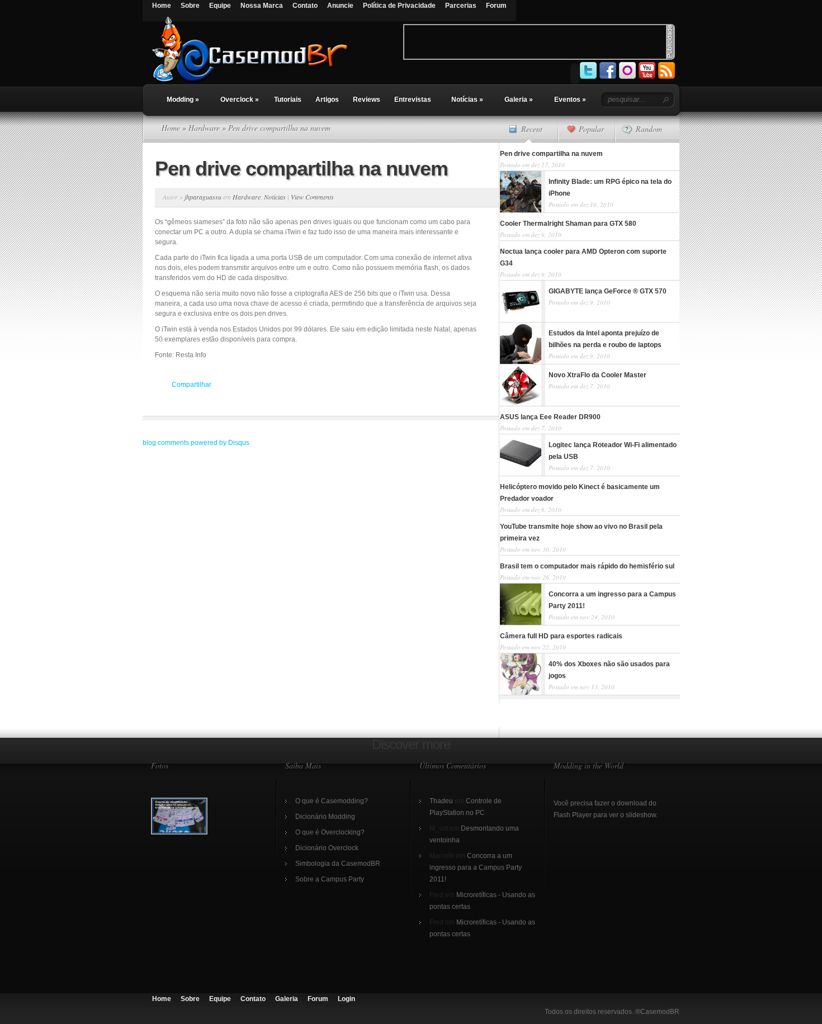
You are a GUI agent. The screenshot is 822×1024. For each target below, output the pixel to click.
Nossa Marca (261, 6)
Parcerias (460, 6)
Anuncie (340, 6)
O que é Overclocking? (330, 832)
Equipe (220, 6)
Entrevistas (412, 99)
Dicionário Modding (325, 817)
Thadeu (441, 801)
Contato (305, 6)
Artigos (327, 99)
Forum (496, 6)
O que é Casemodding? (331, 801)
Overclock (239, 99)
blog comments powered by (196, 443)
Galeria (518, 99)
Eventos (570, 99)
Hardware (204, 127)
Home (161, 6)
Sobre (190, 6)
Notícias (467, 99)
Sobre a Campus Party (329, 879)
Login (346, 999)
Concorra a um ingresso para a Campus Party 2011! (475, 867)
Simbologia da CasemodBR (337, 863)
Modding (183, 99)
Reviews (366, 99)
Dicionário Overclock (326, 848)
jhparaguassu (203, 196)
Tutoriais (287, 99)
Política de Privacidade (399, 6)
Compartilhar (191, 384)
